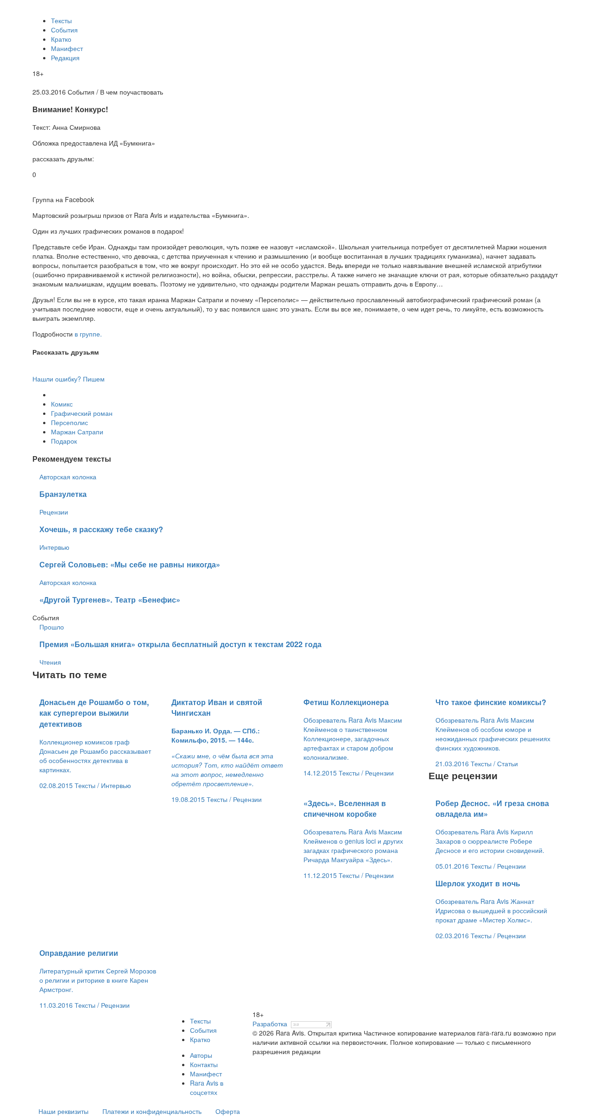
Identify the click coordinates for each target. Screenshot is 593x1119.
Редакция (65, 57)
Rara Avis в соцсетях (206, 1087)
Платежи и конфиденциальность (152, 1111)
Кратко (61, 39)
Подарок (64, 440)
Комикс (62, 403)
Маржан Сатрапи (77, 431)
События (64, 29)
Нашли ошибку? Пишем (68, 378)
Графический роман (82, 413)
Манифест (67, 48)
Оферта (227, 1111)
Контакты (204, 1064)
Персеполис (69, 422)
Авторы (201, 1055)
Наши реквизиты (63, 1111)
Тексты (61, 20)
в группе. (88, 333)
